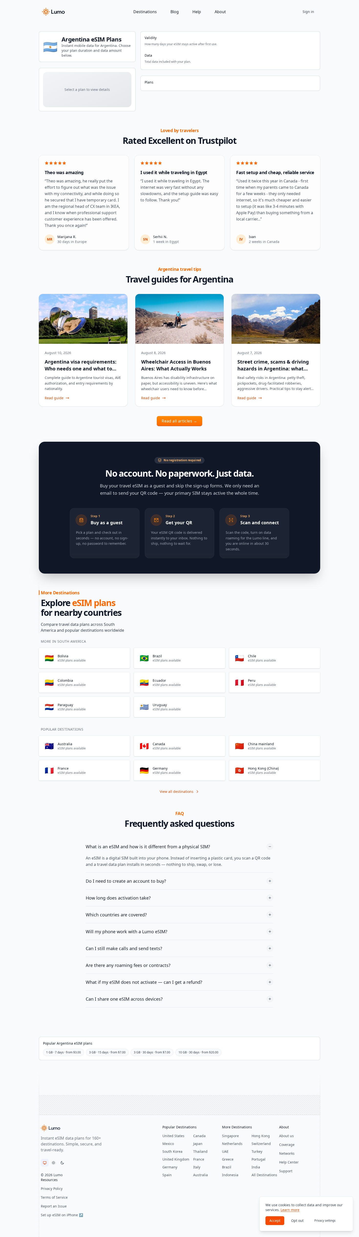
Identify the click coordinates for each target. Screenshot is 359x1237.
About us (286, 1135)
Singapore (230, 1135)
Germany (169, 1167)
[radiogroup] (53, 1163)
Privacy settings (325, 1220)
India (256, 1167)
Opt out (297, 1220)
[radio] (45, 1163)
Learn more (290, 1209)
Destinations (145, 11)
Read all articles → (179, 421)
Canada (199, 1135)
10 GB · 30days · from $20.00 (198, 1052)
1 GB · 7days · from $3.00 (63, 1052)
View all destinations (176, 791)
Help (196, 11)
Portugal (258, 1159)
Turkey (257, 1151)
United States (173, 1135)
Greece (227, 1159)
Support (285, 1171)
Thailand (200, 1151)
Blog (174, 11)
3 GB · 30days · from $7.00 (152, 1052)
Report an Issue (54, 1206)
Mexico (168, 1143)
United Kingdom (175, 1159)
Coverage (287, 1144)
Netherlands (232, 1143)
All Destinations (264, 1175)
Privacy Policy (52, 1188)
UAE (225, 1151)
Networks (287, 1153)
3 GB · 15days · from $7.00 (107, 1052)
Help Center (289, 1162)
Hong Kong (261, 1135)
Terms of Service (54, 1197)
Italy (196, 1167)
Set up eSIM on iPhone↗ (62, 1215)
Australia (200, 1175)
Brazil (226, 1167)
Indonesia (230, 1175)
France (198, 1159)
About (220, 11)
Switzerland (261, 1143)
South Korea (172, 1151)
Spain (167, 1175)
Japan (197, 1143)
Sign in (308, 11)
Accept (274, 1220)
